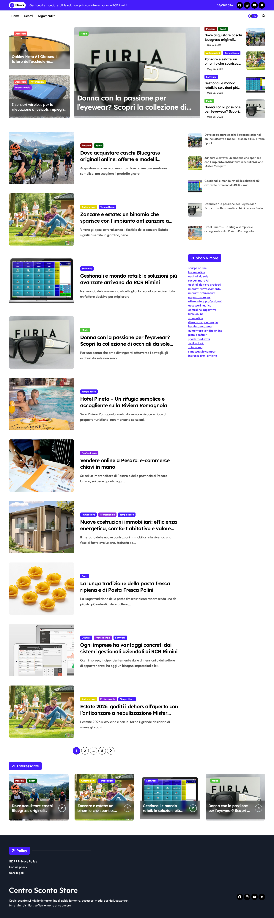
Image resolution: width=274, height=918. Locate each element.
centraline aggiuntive (202, 310)
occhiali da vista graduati (204, 284)
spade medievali (199, 339)
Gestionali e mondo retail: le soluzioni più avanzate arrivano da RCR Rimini (222, 89)
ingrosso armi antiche (202, 355)
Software (211, 76)
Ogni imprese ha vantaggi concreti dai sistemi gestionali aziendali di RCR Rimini (128, 648)
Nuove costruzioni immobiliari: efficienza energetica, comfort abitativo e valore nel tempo (128, 528)
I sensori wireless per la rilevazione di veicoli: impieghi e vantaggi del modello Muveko (38, 111)
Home (15, 16)
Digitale (86, 637)
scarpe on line (197, 268)
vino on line (195, 318)
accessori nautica (199, 305)
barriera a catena (200, 326)
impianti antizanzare (201, 293)
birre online (196, 314)
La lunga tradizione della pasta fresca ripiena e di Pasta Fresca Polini (125, 586)
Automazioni (37, 81)
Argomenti (45, 16)
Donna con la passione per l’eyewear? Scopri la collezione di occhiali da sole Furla (132, 107)
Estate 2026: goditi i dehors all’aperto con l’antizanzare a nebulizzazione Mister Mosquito (129, 713)
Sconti (28, 16)
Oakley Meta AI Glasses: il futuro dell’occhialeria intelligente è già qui (34, 61)
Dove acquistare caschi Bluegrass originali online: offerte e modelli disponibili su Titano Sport (120, 159)
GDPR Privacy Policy (23, 861)
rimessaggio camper (202, 351)
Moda (84, 33)
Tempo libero (232, 52)
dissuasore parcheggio (203, 322)
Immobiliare (88, 514)
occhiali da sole (198, 276)
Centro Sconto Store (43, 890)
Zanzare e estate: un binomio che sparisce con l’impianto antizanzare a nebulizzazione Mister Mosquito (124, 220)
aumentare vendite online (205, 330)
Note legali (16, 873)
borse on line (196, 272)
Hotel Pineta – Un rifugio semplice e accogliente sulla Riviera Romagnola (123, 402)
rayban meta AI (198, 280)
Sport (223, 28)
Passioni (210, 28)
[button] (196, 72)
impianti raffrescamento (204, 289)
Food (84, 576)
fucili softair (196, 343)
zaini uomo (195, 347)
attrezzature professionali (205, 301)
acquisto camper (199, 297)
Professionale (22, 87)
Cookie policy (18, 867)
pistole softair (197, 335)
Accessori (20, 33)
